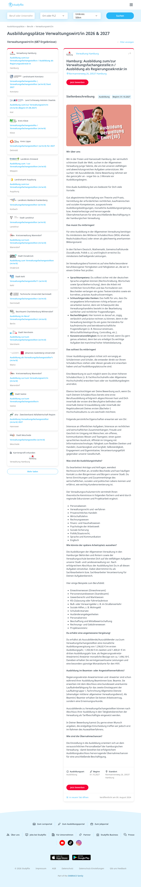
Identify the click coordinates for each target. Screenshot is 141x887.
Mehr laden (32, 471)
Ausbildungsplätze (16, 26)
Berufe (30, 26)
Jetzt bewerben (77, 82)
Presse (131, 834)
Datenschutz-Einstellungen (91, 868)
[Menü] (131, 5)
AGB (54, 868)
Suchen (120, 15)
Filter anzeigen (127, 42)
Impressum (41, 868)
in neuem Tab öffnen (79, 797)
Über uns (15, 834)
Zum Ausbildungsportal (73, 824)
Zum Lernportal (44, 824)
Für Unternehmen (64, 834)
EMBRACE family (75, 875)
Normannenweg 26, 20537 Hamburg (88, 73)
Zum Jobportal (101, 824)
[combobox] (50, 16)
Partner (87, 834)
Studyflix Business (109, 834)
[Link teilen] (129, 53)
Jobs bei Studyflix (38, 834)
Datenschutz (67, 868)
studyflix (18, 4)
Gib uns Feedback (118, 868)
